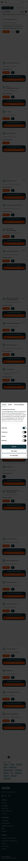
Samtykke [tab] (4, 404)
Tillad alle (14, 446)
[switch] (24, 432)
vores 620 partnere (9, 411)
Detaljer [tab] (10, 404)
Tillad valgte (14, 451)
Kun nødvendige (14, 455)
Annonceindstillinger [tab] (19, 404)
